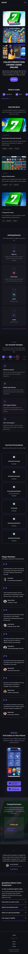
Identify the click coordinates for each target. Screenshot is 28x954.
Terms (14, 944)
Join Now (14, 79)
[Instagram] (11, 938)
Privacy (14, 946)
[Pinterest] (16, 938)
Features (9, 94)
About (14, 941)
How (20, 94)
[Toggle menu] (25, 2)
